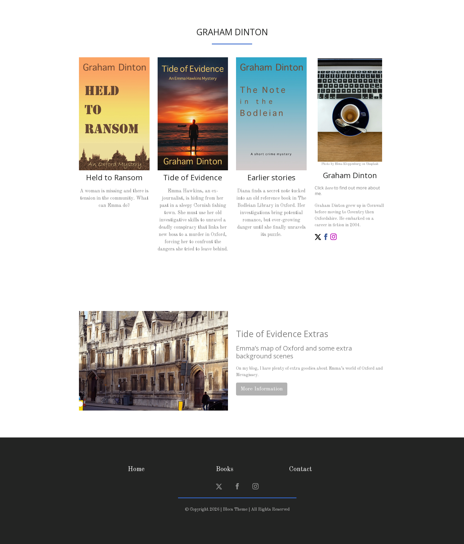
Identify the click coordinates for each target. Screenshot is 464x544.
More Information (262, 389)
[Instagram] (333, 236)
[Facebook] (325, 236)
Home (136, 469)
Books (224, 469)
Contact (300, 469)
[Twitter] (318, 236)
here (329, 188)
